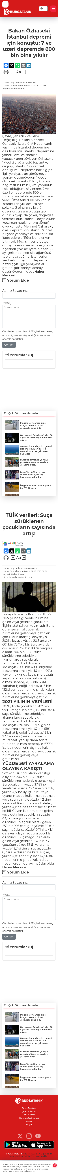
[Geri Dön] (5, 4)
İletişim (29, 1124)
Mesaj (6, 303)
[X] (20, 1136)
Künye (29, 1121)
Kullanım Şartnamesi (29, 1118)
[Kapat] (55, 1165)
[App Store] (41, 1145)
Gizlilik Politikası (29, 1108)
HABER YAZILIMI (14, 1154)
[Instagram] (29, 1136)
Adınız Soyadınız (15, 291)
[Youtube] (38, 1136)
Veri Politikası (29, 1115)
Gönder (9, 344)
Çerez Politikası (29, 1111)
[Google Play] (16, 1145)
